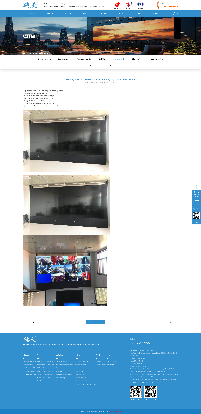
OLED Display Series (43, 378)
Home (32, 13)
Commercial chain (48, 53)
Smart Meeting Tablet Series (45, 364)
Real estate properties (84, 59)
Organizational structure (30, 374)
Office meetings (137, 59)
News (139, 13)
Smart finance (60, 381)
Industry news (111, 364)
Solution (86, 13)
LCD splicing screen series (45, 361)
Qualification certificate (30, 368)
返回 (97, 322)
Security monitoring (44, 59)
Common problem (101, 364)
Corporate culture (28, 364)
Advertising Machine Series (45, 374)
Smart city (59, 371)
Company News (111, 361)
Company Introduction (29, 361)
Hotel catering (60, 378)
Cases (103, 13)
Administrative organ (62, 361)
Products (68, 13)
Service (121, 13)
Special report (111, 368)
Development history (29, 371)
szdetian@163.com (140, 366)
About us (50, 13)
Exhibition (102, 59)
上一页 (31, 322)
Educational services (156, 59)
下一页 (168, 322)
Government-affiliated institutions (66, 364)
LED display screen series (45, 371)
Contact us (157, 13)
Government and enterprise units (100, 66)
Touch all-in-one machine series (46, 381)
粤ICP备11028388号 (116, 411)
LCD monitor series (43, 368)
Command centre (64, 59)
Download (99, 361)
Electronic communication (64, 374)
